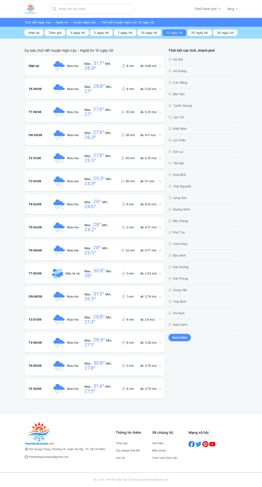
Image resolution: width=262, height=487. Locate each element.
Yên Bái (178, 163)
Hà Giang (180, 71)
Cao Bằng (180, 82)
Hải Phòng (180, 278)
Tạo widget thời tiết (128, 450)
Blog (231, 9)
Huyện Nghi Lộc (84, 22)
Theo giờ (55, 33)
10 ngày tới (149, 33)
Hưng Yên (180, 290)
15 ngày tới (174, 33)
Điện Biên (180, 128)
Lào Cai (178, 117)
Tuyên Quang (182, 105)
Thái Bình (179, 301)
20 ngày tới (199, 33)
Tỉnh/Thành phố (206, 9)
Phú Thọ (179, 232)
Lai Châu (179, 140)
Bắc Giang (180, 221)
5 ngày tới (101, 33)
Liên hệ (120, 457)
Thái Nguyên (182, 186)
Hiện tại (34, 33)
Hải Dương (181, 267)
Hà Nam (179, 313)
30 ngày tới (225, 33)
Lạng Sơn (180, 198)
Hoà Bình (179, 175)
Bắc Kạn (179, 94)
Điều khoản (159, 450)
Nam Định (180, 325)
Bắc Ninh (179, 255)
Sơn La (178, 152)
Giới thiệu (158, 443)
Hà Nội (178, 59)
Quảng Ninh (181, 209)
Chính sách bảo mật (164, 457)
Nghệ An (62, 22)
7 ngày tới (125, 33)
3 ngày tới (77, 33)
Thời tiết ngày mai (38, 22)
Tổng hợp (122, 443)
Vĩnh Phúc (180, 244)
